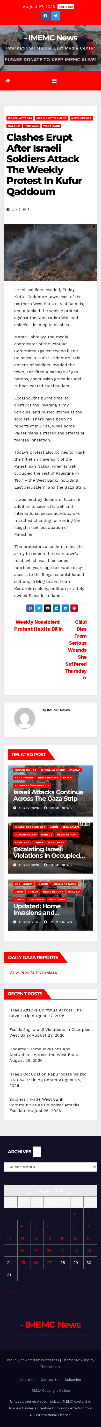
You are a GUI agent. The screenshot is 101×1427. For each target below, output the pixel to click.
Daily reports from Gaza (33, 972)
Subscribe (73, 1380)
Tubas (39, 842)
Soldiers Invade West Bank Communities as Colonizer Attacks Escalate (44, 1105)
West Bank (51, 125)
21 (62, 1250)
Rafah (67, 777)
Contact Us (50, 1380)
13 (49, 1238)
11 (22, 1238)
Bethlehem (23, 883)
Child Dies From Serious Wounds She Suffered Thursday (75, 646)
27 (49, 1262)
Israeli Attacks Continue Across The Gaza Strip (48, 795)
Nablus (46, 834)
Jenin (54, 826)
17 (9, 1250)
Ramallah (22, 842)
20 (49, 1250)
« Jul (8, 1291)
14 (62, 1238)
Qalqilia (14, 125)
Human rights (26, 769)
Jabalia (74, 769)
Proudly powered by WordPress (33, 1360)
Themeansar (50, 1367)
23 (88, 1250)
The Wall (32, 125)
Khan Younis (24, 777)
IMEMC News (58, 710)
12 (36, 1238)
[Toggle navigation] (54, 81)
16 (88, 1238)
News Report (81, 118)
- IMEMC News (50, 38)
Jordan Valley (26, 834)
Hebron (42, 883)
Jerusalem (70, 826)
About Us (27, 1380)
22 (75, 1250)
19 (36, 1250)
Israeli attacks (20, 118)
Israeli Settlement (51, 118)
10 (9, 1238)
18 (22, 1250)
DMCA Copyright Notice (50, 1391)
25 (22, 1262)
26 (36, 1262)
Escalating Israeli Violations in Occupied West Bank (46, 855)
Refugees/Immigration (32, 785)
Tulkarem (36, 899)
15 (75, 1238)
